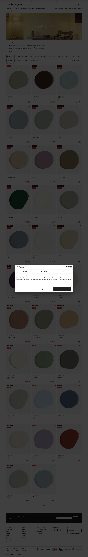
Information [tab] (44, 271)
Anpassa (43, 289)
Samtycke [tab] (24, 271)
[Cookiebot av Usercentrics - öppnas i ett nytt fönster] (66, 267)
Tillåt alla (62, 289)
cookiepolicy (26, 283)
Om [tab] (63, 271)
